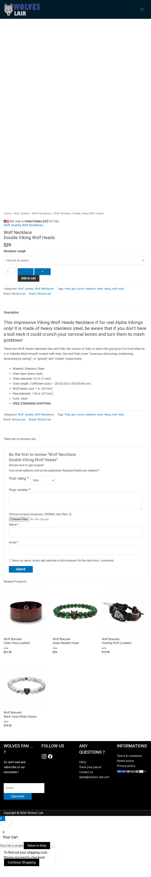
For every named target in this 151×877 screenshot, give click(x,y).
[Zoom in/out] (7, 870)
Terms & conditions (129, 756)
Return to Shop (36, 845)
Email (13, 542)
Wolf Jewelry (21, 213)
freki (67, 288)
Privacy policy (126, 766)
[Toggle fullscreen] (22, 870)
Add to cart (28, 278)
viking (107, 288)
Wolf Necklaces (41, 213)
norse (80, 288)
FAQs (82, 762)
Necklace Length (15, 251)
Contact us (86, 772)
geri (73, 288)
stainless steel (94, 288)
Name (14, 524)
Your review (19, 490)
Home (7, 213)
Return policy (125, 761)
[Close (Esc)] (53, 870)
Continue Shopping (22, 862)
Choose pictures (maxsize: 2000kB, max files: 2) (40, 514)
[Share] (38, 870)
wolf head (118, 288)
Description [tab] (11, 312)
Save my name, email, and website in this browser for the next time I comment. (63, 560)
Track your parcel (90, 767)
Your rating (19, 478)
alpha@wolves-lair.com (94, 777)
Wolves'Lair (19, 293)
